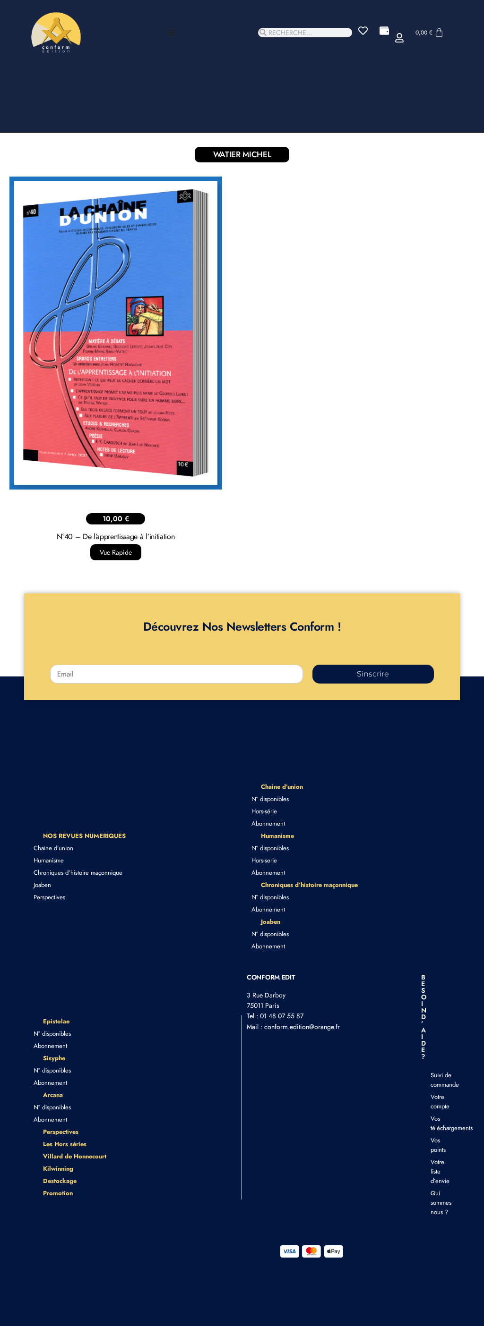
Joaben (42, 884)
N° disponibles (270, 798)
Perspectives (49, 897)
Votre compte (435, 1101)
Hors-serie (264, 860)
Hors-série (264, 811)
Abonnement (268, 823)
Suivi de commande (435, 1080)
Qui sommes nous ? (435, 1202)
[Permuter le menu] (171, 32)
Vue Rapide (116, 552)
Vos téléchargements (435, 1123)
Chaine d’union (53, 848)
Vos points (435, 1145)
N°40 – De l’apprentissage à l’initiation (115, 536)
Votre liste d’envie (435, 1171)
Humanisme (49, 860)
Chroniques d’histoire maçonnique (78, 872)
